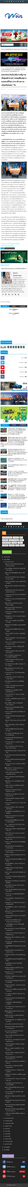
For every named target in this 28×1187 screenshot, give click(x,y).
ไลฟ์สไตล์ (5, 545)
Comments (23, 425)
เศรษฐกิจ (12, 545)
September (8, 1123)
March (7, 1139)
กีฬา (21, 537)
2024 (5, 1147)
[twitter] (7, 1)
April (6, 1136)
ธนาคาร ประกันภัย (10, 68)
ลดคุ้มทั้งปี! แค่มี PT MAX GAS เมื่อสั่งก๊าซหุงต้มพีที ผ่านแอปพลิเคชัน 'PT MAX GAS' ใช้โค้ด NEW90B (17, 480)
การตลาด (15, 537)
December (8, 561)
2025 (5, 559)
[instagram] (20, 1)
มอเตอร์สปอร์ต (6, 542)
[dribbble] (14, 1)
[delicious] (23, 1)
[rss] (16, 1)
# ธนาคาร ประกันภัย (9, 248)
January (7, 1144)
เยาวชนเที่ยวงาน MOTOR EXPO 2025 (14, 1024)
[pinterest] (9, 1)
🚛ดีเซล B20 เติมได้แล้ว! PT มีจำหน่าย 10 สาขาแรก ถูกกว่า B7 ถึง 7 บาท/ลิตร (17, 460)
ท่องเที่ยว (5, 540)
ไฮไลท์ (14, 425)
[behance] (18, 1)
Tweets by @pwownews (7, 518)
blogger (5, 306)
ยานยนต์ (14, 542)
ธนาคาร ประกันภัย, (21, 89)
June (6, 1131)
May (6, 1133)
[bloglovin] (11, 1)
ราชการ (20, 542)
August (7, 1126)
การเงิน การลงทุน (7, 537)
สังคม (17, 545)
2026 (5, 557)
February (7, 1141)
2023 (5, 1149)
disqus (14, 306)
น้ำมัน (21, 540)
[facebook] (5, 1)
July (6, 1128)
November (8, 1118)
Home (2, 68)
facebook (22, 306)
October (7, 1121)
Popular (5, 425)
